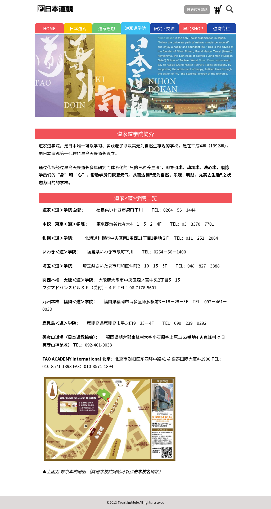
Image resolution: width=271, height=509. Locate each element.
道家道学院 (135, 28)
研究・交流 (164, 28)
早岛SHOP (193, 28)
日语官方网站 (197, 9)
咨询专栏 (221, 28)
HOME (49, 28)
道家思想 (106, 28)
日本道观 (78, 28)
